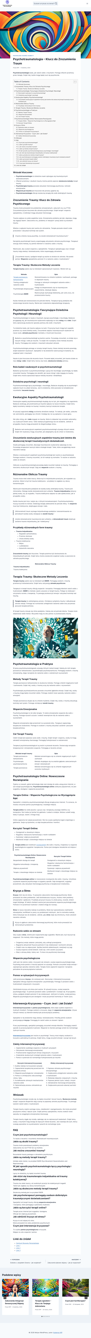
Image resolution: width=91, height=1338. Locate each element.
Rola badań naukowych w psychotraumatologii (31, 93)
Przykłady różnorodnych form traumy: (29, 106)
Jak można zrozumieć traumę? (28, 146)
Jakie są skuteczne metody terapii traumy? (31, 155)
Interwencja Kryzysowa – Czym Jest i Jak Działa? (32, 134)
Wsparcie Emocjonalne (25, 114)
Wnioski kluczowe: (24, 84)
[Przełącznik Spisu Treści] (74, 81)
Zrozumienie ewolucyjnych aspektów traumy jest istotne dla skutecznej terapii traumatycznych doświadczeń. (46, 100)
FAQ (17, 140)
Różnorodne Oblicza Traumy (25, 103)
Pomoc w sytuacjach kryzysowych (29, 131)
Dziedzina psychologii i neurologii (28, 95)
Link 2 (18, 1248)
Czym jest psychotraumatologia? (28, 142)
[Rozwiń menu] (87, 3)
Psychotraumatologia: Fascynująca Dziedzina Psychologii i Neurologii (38, 91)
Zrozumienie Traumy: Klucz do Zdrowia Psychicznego (32, 86)
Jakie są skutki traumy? (26, 144)
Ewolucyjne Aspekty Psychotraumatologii (29, 97)
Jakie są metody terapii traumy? (28, 148)
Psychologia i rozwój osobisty (23, 55)
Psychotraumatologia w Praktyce (26, 110)
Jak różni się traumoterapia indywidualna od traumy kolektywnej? (38, 153)
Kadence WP (57, 1332)
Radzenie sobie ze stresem (26, 127)
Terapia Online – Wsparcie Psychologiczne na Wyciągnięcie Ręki (37, 121)
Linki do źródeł (21, 165)
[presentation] (15, 1288)
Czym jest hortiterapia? (75, 1301)
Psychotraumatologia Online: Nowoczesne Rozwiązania (33, 119)
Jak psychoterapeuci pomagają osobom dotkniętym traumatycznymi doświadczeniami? (44, 157)
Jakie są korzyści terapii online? (28, 159)
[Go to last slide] (5, 1297)
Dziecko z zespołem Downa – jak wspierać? (25, 1261)
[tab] (43, 1316)
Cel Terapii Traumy (24, 116)
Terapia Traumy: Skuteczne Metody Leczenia (31, 88)
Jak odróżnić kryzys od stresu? (29, 161)
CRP (18, 67)
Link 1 (18, 1246)
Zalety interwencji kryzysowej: (27, 136)
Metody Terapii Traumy (25, 112)
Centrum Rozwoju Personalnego (27, 1243)
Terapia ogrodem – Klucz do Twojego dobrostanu (43, 1303)
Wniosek (19, 138)
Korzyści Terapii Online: (25, 123)
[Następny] (86, 1297)
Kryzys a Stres (20, 125)
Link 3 (18, 1250)
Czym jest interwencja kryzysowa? (29, 163)
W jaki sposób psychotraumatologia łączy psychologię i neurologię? (38, 151)
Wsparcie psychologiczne (26, 129)
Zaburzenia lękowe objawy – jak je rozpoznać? (64, 1261)
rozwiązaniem (41, 845)
